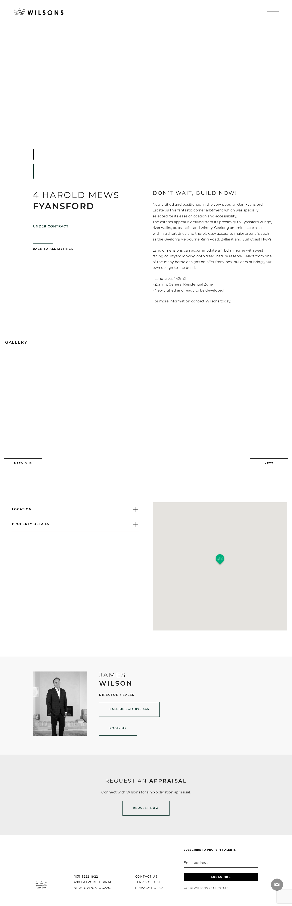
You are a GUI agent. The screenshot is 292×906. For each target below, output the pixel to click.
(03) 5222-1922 (86, 876)
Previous (23, 463)
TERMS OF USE (148, 882)
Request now (146, 808)
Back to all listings (53, 249)
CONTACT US (146, 876)
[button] (220, 559)
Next (269, 463)
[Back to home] (38, 11)
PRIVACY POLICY (149, 888)
